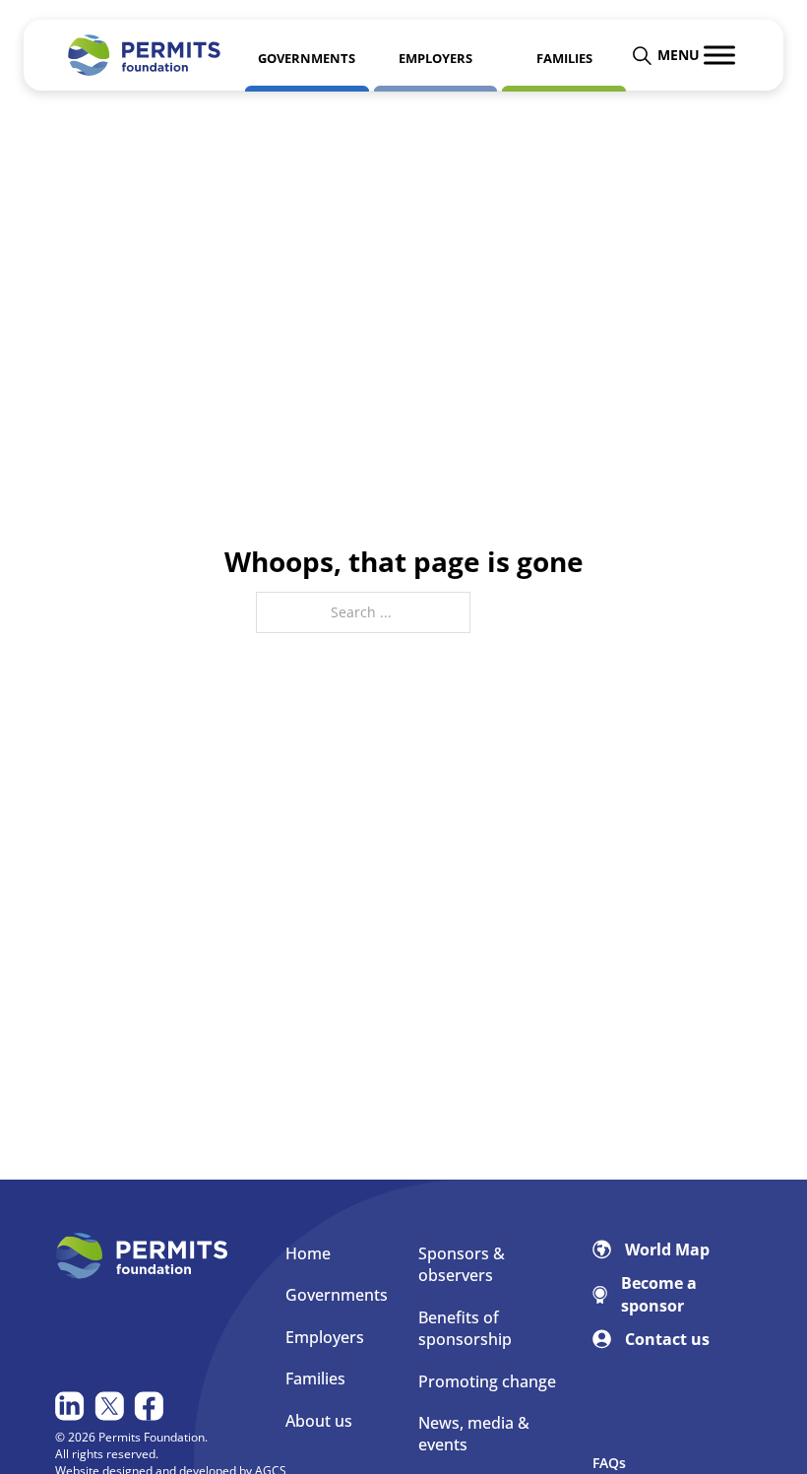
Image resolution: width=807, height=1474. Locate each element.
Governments (336, 1295)
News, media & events (473, 1433)
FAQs (609, 1462)
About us (318, 1421)
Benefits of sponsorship (465, 1328)
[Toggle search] (642, 55)
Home (308, 1253)
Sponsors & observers (461, 1264)
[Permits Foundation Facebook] (151, 1406)
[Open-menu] (719, 54)
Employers (324, 1337)
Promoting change (487, 1381)
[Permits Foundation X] (111, 1406)
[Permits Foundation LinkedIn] (72, 1406)
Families (315, 1378)
